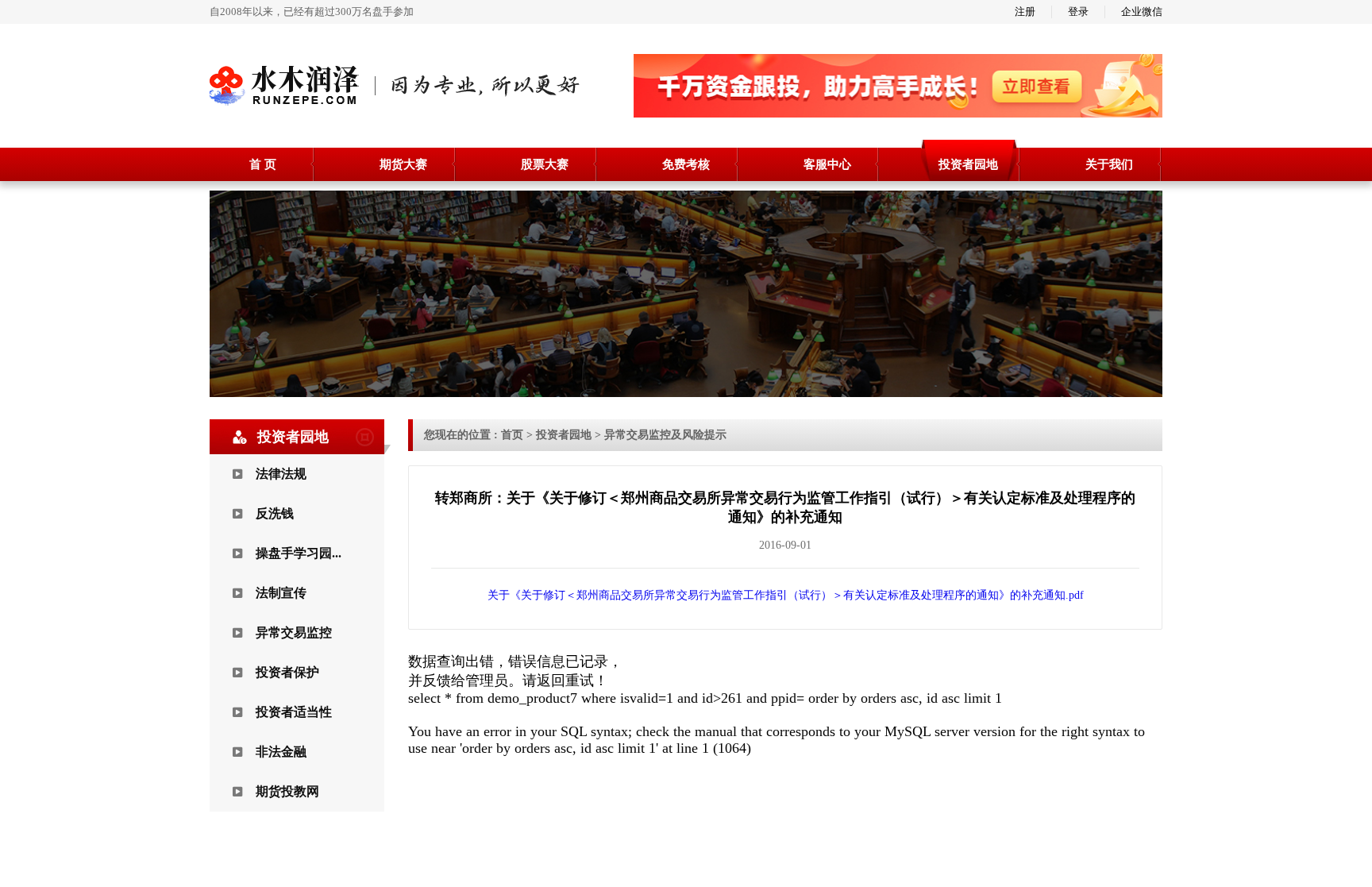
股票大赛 (544, 164)
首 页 (262, 164)
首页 (512, 435)
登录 (1078, 11)
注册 (1025, 11)
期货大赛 (403, 164)
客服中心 (827, 164)
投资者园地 (968, 164)
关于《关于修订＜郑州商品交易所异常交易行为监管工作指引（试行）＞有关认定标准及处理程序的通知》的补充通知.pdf (786, 595)
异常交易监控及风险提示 (665, 435)
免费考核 (686, 164)
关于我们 (1109, 164)
